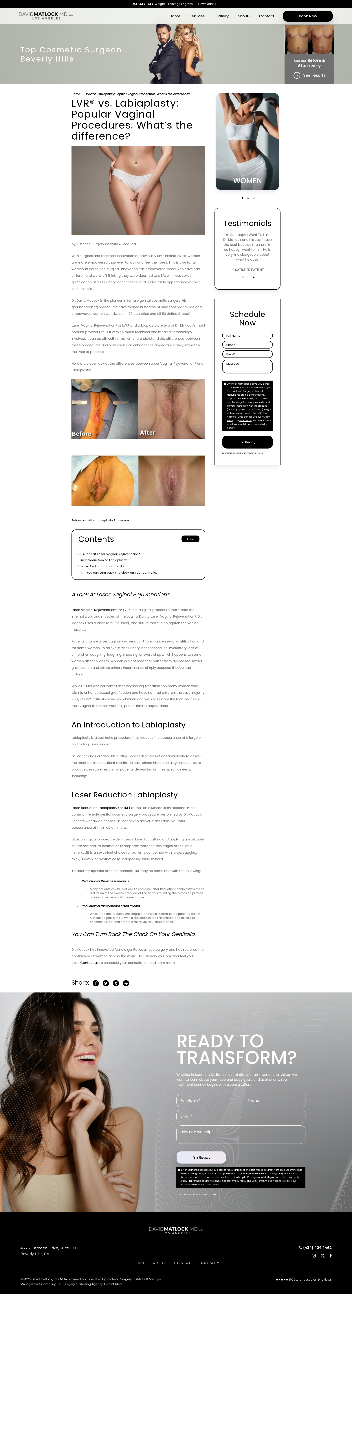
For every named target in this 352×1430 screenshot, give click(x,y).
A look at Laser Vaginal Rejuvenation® (108, 554)
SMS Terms (245, 420)
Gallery (222, 16)
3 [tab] (253, 198)
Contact (266, 16)
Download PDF (208, 4)
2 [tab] (248, 198)
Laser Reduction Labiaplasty (100, 566)
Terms (259, 453)
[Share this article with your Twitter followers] (105, 983)
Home (175, 16)
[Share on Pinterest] (126, 983)
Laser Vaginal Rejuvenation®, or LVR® (101, 609)
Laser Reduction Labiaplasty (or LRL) (101, 807)
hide (190, 539)
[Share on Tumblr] (116, 983)
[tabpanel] (247, 141)
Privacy (251, 453)
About (242, 16)
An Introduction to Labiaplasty (102, 560)
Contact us (89, 962)
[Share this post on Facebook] (95, 983)
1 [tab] (242, 198)
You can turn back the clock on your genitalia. (119, 573)
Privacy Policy (238, 1180)
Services (197, 16)
